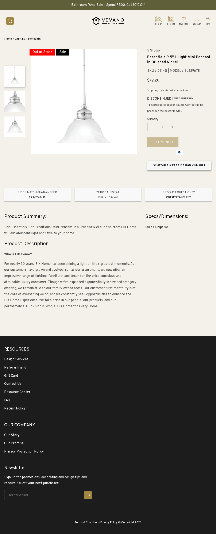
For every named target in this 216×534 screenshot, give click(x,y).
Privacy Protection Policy (24, 452)
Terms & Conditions (87, 522)
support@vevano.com (178, 197)
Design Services (16, 359)
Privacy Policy (108, 522)
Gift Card (11, 376)
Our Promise (14, 443)
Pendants (34, 39)
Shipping (153, 90)
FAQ (7, 400)
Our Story (11, 435)
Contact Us (12, 384)
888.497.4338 (37, 197)
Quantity (152, 119)
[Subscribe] (88, 495)
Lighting (20, 39)
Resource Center (17, 392)
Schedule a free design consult (179, 165)
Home (8, 39)
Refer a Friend (15, 368)
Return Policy (15, 409)
